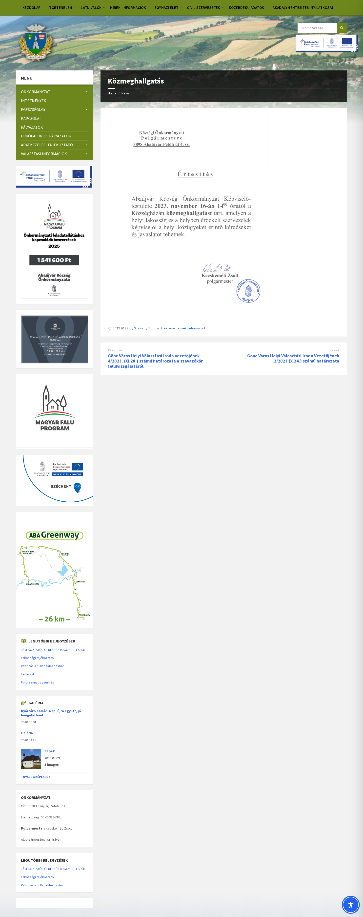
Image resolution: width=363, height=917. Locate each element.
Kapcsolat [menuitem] (31, 118)
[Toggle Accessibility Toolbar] (350, 904)
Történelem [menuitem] (60, 7)
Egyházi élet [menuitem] (167, 7)
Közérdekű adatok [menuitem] (246, 7)
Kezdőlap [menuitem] (31, 7)
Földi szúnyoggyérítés (37, 682)
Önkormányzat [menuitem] (35, 91)
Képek (49, 751)
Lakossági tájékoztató (37, 658)
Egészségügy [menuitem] (33, 109)
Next (335, 350)
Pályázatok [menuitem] (32, 127)
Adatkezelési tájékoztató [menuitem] (47, 144)
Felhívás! (27, 674)
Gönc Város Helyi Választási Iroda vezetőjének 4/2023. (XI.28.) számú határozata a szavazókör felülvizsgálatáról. (155, 361)
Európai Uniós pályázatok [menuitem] (46, 135)
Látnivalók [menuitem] (91, 7)
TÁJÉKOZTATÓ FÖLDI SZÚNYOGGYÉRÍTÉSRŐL (53, 649)
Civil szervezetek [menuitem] (203, 7)
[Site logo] (35, 60)
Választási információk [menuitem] (44, 153)
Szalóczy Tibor (145, 328)
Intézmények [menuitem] (33, 100)
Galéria (27, 733)
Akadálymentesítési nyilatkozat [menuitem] (303, 7)
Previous (115, 350)
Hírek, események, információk (183, 328)
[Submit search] (342, 28)
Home (112, 93)
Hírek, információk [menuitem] (128, 7)
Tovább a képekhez (35, 777)
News (125, 93)
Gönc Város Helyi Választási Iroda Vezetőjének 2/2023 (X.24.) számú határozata (293, 358)
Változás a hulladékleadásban (42, 666)
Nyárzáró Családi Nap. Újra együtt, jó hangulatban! (51, 713)
